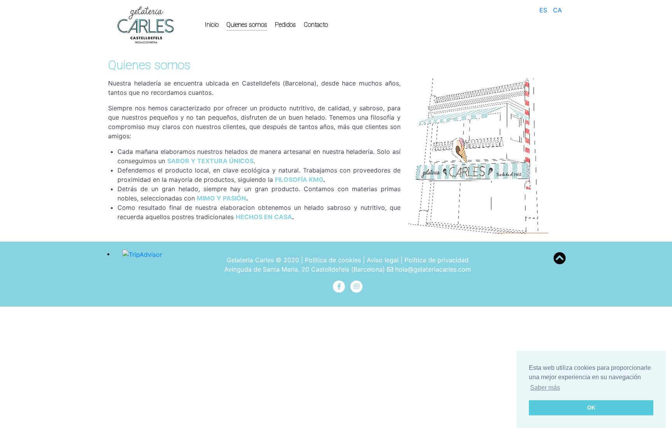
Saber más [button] (545, 387)
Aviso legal (383, 260)
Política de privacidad (436, 260)
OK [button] (591, 407)
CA (557, 10)
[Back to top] (559, 261)
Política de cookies (333, 260)
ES (544, 10)
